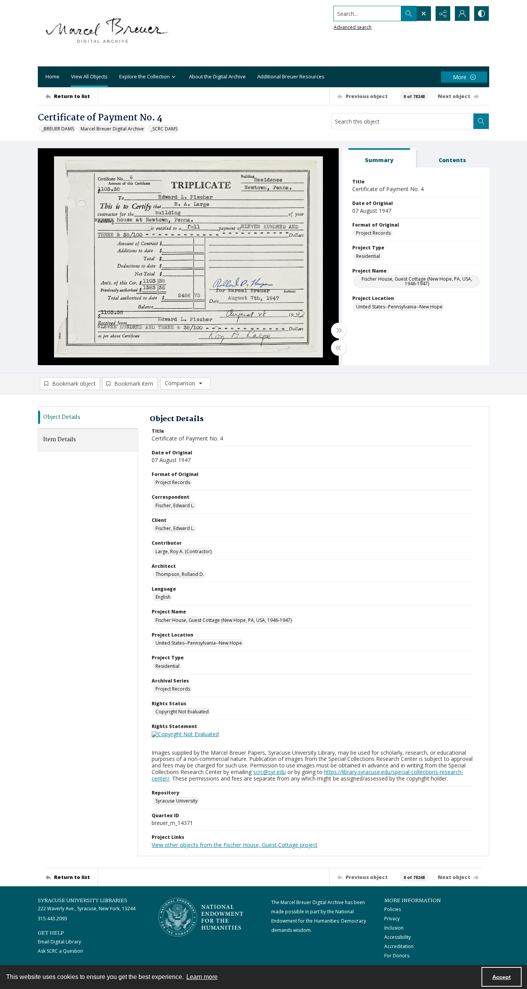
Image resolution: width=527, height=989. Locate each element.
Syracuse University (176, 801)
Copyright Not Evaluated (182, 711)
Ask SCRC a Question (60, 951)
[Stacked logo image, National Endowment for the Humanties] (201, 917)
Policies (392, 909)
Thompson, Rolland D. (179, 574)
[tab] (379, 158)
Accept (501, 977)
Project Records (373, 233)
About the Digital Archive (217, 76)
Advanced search (353, 27)
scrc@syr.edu (269, 772)
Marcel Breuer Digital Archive (112, 128)
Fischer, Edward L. (174, 505)
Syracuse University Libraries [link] (82, 900)
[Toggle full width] (338, 330)
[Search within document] (481, 121)
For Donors (396, 955)
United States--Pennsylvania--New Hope (399, 306)
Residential (368, 256)
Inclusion (394, 928)
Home (52, 76)
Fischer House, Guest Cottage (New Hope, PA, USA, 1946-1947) (416, 281)
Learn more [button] (202, 977)
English (163, 597)
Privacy (392, 918)
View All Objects (89, 76)
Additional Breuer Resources (290, 76)
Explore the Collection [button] (144, 76)
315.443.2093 (52, 918)
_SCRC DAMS (163, 128)
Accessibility (397, 937)
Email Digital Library (59, 941)
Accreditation (399, 946)
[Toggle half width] (338, 348)
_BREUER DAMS (58, 128)
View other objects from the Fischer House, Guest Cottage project (235, 844)
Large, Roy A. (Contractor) (183, 551)
